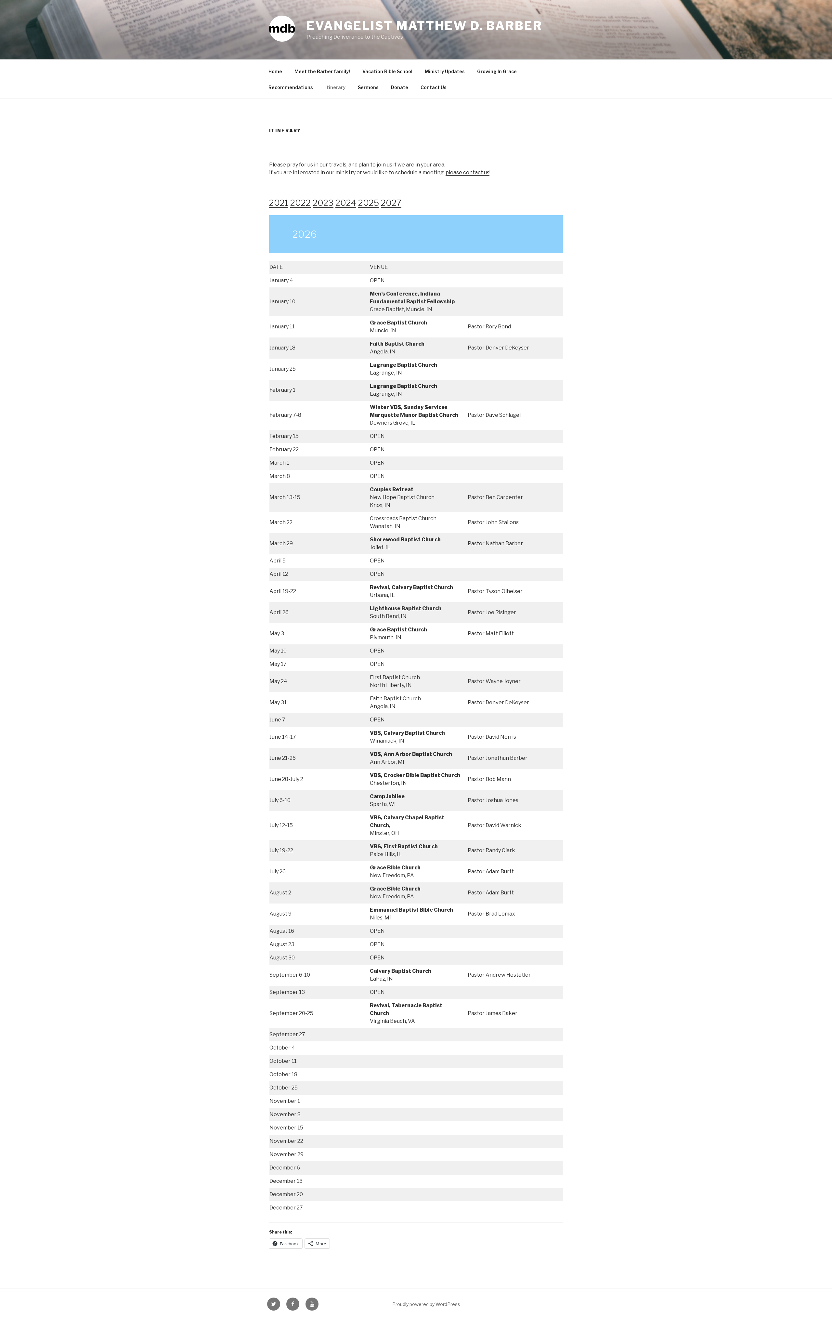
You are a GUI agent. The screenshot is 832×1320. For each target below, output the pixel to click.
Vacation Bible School (387, 71)
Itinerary (335, 87)
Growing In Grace (497, 71)
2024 (345, 203)
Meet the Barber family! (322, 71)
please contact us (467, 172)
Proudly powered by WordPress (426, 1304)
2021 (278, 203)
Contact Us (434, 87)
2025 (368, 203)
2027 (391, 203)
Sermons (368, 87)
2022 (300, 203)
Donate (399, 87)
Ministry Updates (445, 71)
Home (275, 71)
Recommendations (290, 87)
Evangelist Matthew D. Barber (424, 26)
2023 (323, 203)
